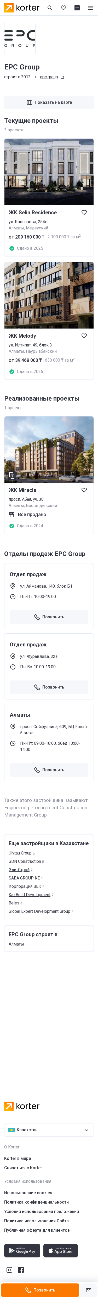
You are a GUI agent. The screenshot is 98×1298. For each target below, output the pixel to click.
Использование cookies (28, 1192)
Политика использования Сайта (36, 1220)
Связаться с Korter (23, 1167)
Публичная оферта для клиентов (37, 1230)
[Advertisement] (49, 1016)
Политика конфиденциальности (36, 1202)
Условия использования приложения (41, 1211)
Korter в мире (17, 1158)
